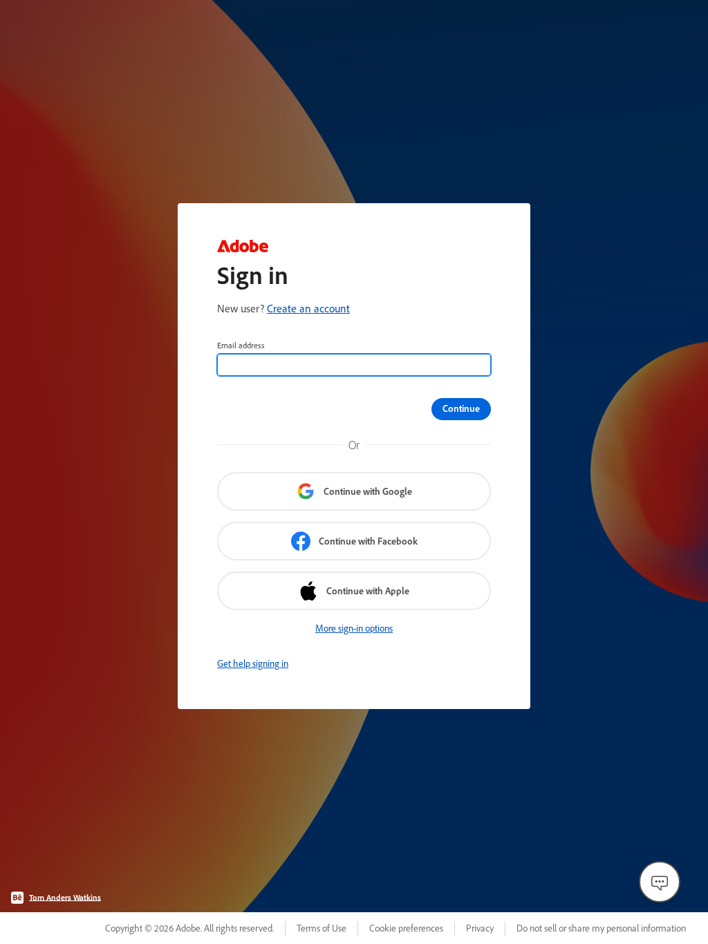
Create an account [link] (308, 308)
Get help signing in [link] (252, 663)
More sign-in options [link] (354, 628)
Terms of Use (321, 928)
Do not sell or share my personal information (601, 928)
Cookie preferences (406, 928)
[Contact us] (659, 882)
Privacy (480, 928)
